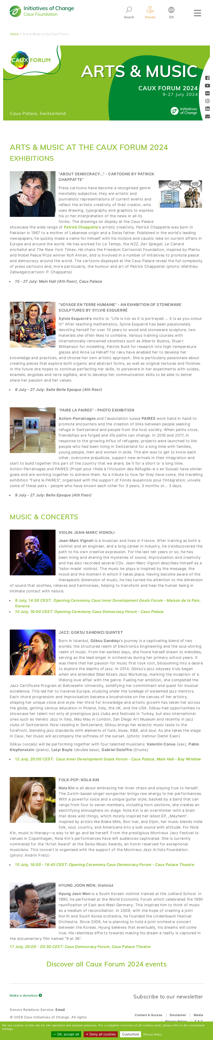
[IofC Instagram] (207, 101)
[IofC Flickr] (207, 94)
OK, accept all (67, 1034)
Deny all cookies (102, 1034)
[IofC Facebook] (207, 78)
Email (60, 1010)
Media (198, 1015)
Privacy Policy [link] (152, 1034)
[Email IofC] (207, 117)
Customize (130, 1034)
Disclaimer (178, 1015)
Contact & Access (148, 1015)
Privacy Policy (176, 1021)
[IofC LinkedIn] (207, 109)
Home (14, 34)
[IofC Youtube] (207, 86)
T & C (198, 1021)
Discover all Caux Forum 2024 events (106, 964)
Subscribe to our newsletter (168, 996)
